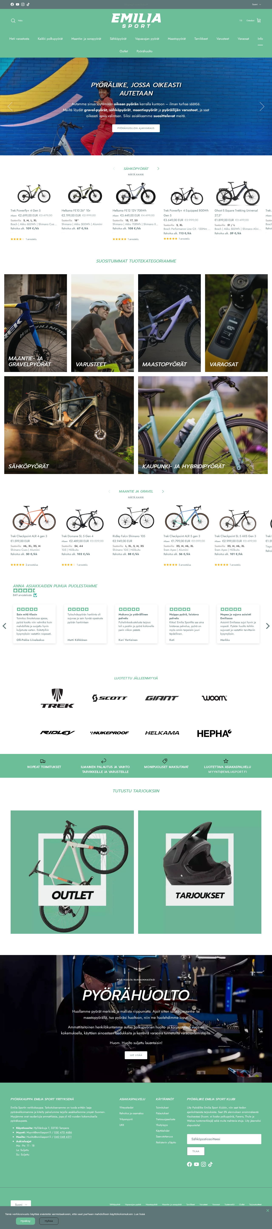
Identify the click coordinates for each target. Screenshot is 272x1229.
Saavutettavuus (164, 1136)
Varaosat (243, 38)
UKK (121, 1125)
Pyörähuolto (144, 51)
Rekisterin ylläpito (166, 1142)
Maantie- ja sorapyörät (86, 38)
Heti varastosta (19, 38)
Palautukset (162, 1113)
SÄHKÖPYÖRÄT (136, 169)
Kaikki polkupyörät (50, 38)
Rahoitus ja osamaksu (131, 1113)
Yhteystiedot (126, 1108)
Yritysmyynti (126, 1119)
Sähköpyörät (118, 38)
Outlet (124, 51)
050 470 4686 (63, 1132)
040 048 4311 (63, 1137)
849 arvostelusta (22, 595)
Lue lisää (139, 1214)
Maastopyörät (177, 38)
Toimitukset (162, 1108)
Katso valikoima (136, 124)
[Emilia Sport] (136, 20)
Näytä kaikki (136, 174)
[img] (138, 590)
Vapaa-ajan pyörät (147, 38)
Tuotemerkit (229, 1204)
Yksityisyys (162, 1125)
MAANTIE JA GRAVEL (136, 491)
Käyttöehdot (162, 1131)
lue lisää (136, 1055)
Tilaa (196, 1151)
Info (260, 38)
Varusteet (223, 38)
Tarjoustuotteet (255, 1204)
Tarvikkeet (201, 38)
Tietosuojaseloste (165, 1119)
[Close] (268, 1210)
